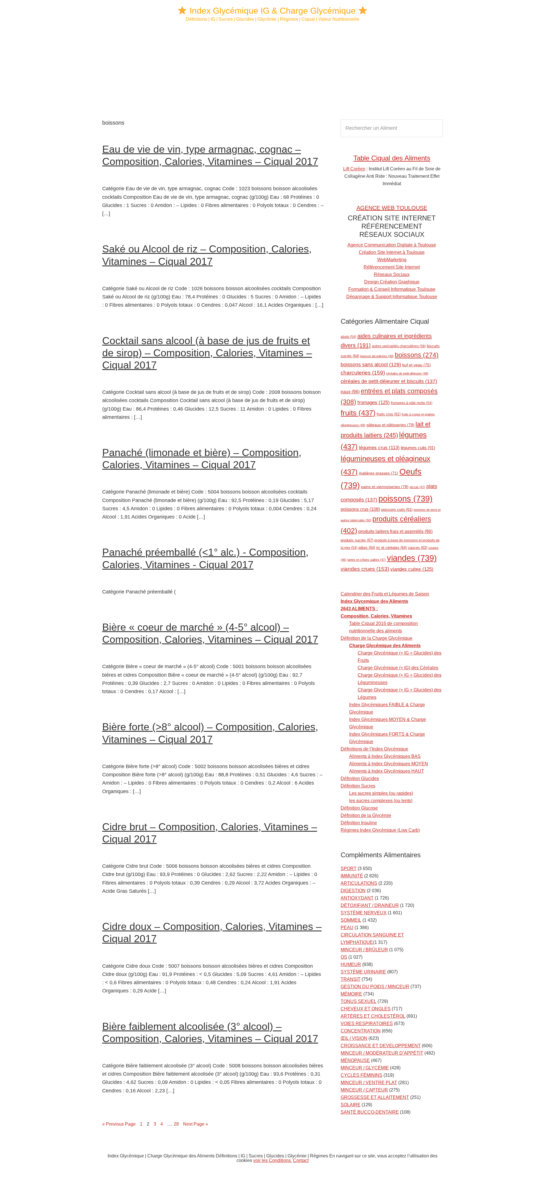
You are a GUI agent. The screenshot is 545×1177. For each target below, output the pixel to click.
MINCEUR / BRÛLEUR (364, 949)
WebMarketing (391, 259)
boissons (417, 355)
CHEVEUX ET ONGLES (366, 1008)
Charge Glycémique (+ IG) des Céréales (398, 667)
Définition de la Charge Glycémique (376, 638)
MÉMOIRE (351, 994)
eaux (350, 391)
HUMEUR (351, 964)
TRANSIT (350, 979)
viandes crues (365, 569)
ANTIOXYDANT (357, 898)
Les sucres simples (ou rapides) (381, 793)
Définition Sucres (358, 785)
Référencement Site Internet (392, 267)
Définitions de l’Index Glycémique (374, 749)
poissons (405, 498)
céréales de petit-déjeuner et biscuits (389, 381)
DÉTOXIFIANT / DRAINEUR (370, 905)
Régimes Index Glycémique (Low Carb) (380, 830)
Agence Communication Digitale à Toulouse (391, 244)
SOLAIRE (350, 1104)
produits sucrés (357, 540)
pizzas (417, 487)
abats (348, 336)
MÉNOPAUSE (355, 1060)
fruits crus (389, 414)
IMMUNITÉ (352, 875)
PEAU (347, 927)
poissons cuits (396, 510)
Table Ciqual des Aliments (391, 158)
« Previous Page (119, 1124)
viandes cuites (411, 569)
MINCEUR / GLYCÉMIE (365, 1067)
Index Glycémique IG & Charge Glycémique (272, 10)
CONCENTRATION (361, 1030)
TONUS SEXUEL (358, 1001)
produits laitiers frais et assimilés (395, 531)
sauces (417, 547)
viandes (412, 558)
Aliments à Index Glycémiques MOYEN (388, 763)
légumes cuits (418, 447)
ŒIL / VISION (354, 1038)
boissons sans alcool (371, 364)
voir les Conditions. (272, 1160)
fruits (358, 413)
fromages (373, 402)
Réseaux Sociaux (392, 274)
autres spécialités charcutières (399, 346)
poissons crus (360, 509)
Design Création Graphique (392, 281)
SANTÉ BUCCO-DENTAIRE (370, 1112)
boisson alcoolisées (377, 356)
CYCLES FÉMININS (361, 1075)
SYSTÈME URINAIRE (363, 971)
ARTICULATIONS (359, 883)
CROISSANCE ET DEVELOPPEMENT (381, 1045)
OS (344, 957)
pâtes (367, 547)
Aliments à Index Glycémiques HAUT (386, 771)
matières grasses (378, 473)
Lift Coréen (354, 168)
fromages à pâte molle (411, 403)
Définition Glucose (359, 808)
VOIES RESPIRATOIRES (367, 1023)
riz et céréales (391, 547)
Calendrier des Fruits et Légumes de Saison (385, 593)
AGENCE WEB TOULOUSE (392, 208)
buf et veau (416, 365)
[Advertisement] (272, 71)
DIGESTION (353, 890)
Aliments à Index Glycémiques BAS (385, 756)
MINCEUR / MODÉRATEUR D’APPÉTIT (382, 1053)
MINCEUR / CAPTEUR (364, 1090)
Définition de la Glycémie (366, 815)
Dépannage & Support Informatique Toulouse (391, 296)
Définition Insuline (359, 822)
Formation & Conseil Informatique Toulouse (391, 289)
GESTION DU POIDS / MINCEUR (375, 986)
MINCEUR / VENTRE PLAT (369, 1082)
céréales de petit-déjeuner (407, 373)
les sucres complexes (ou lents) (380, 800)
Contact (301, 1160)
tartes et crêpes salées (366, 559)
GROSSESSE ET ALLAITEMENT (375, 1097)
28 (178, 1124)
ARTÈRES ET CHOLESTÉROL (373, 1016)
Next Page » (195, 1124)
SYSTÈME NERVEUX (364, 912)
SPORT (349, 868)
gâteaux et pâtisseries (390, 425)
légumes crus (379, 447)
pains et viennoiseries (384, 486)
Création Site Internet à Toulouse (392, 252)
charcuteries (363, 373)
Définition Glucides (360, 778)
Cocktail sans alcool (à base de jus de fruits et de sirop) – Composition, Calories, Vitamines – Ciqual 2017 (207, 353)
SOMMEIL (351, 920)
